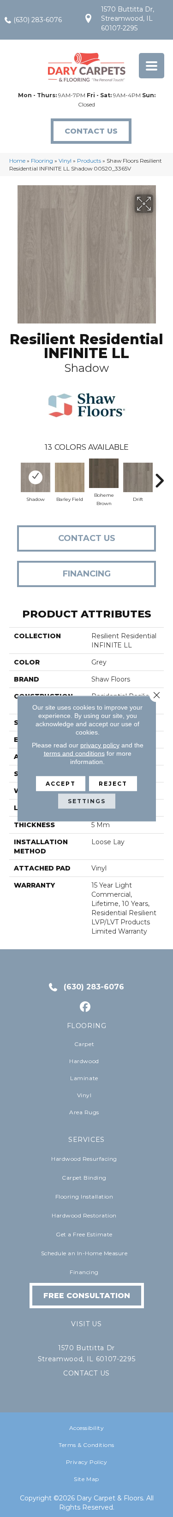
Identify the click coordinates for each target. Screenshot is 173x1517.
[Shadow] (35, 477)
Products (89, 160)
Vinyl (65, 160)
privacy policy (99, 745)
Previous (14, 476)
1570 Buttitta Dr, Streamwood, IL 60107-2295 (127, 18)
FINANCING (87, 574)
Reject (113, 783)
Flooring (42, 160)
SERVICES (86, 1139)
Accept (61, 783)
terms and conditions (74, 753)
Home (17, 160)
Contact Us (86, 538)
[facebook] (85, 1007)
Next (159, 476)
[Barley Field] (70, 477)
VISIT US (86, 1324)
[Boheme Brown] (104, 473)
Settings (87, 801)
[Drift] (138, 477)
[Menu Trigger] (151, 65)
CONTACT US (86, 1373)
